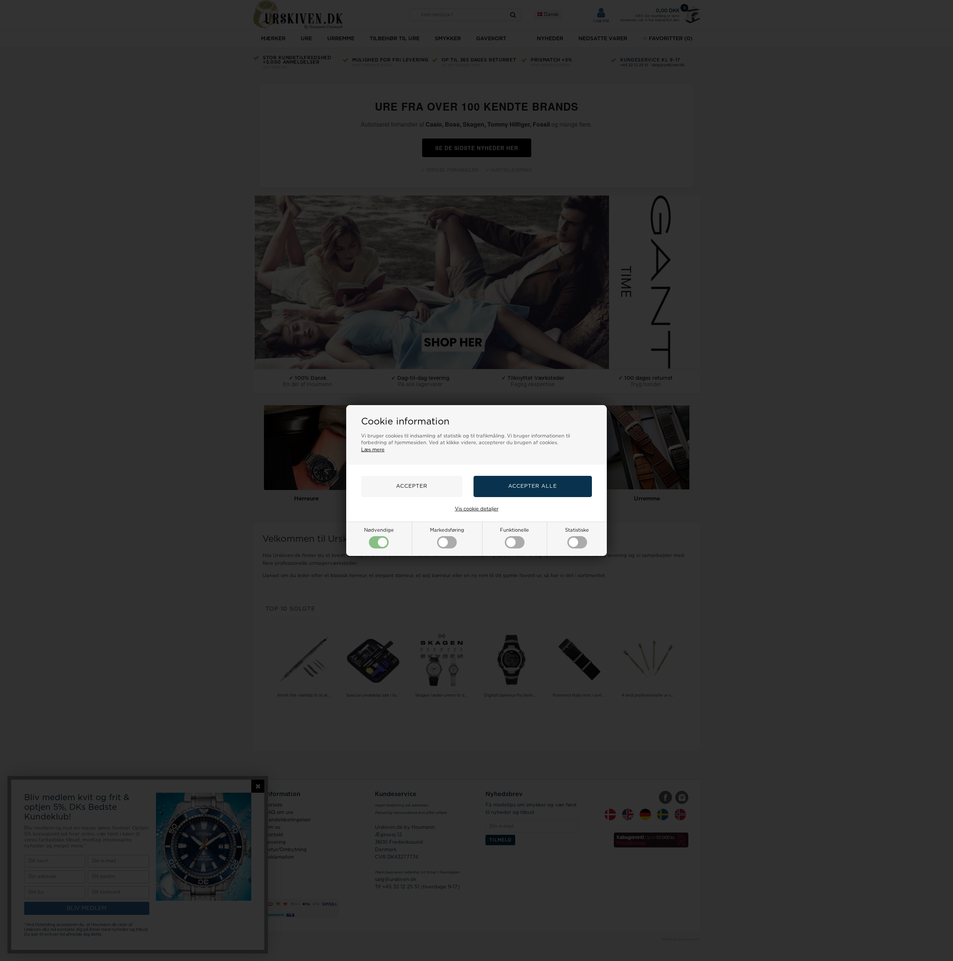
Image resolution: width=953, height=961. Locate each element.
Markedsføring (447, 530)
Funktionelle (514, 530)
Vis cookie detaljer (476, 509)
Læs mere (373, 450)
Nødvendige (379, 530)
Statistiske (577, 530)
